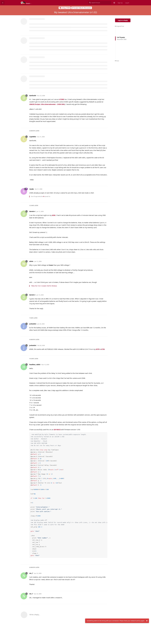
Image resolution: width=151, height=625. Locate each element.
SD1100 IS (57, 430)
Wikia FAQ (34, 286)
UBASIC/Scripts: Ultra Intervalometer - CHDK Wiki (47, 104)
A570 (97, 349)
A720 (103, 349)
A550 (53, 215)
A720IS (61, 99)
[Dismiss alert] (147, 621)
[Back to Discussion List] (3, 3)
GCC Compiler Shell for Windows (47, 286)
